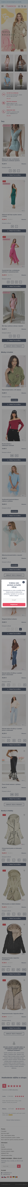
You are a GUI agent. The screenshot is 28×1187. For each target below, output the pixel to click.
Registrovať (14, 604)
